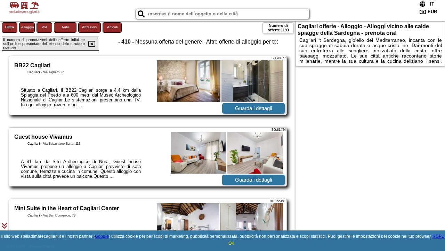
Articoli (112, 27)
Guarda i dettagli (253, 108)
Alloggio (27, 27)
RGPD (438, 236)
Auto (65, 27)
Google (102, 236)
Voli (44, 27)
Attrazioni (89, 27)
